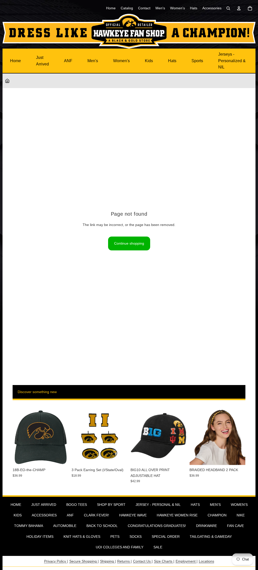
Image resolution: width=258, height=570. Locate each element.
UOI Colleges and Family (119, 547)
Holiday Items (39, 537)
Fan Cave (235, 526)
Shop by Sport (111, 505)
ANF (68, 61)
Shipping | (108, 561)
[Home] (7, 81)
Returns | (124, 561)
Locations (206, 561)
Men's (92, 61)
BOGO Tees (76, 505)
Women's (121, 61)
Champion (217, 515)
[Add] (60, 457)
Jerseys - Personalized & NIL (232, 60)
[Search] (228, 8)
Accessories (44, 515)
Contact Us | (143, 561)
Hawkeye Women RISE (177, 515)
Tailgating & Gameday (211, 537)
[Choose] (178, 457)
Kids (149, 61)
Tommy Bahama (28, 526)
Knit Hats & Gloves (81, 537)
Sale (157, 547)
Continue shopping (129, 243)
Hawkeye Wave (133, 515)
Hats (172, 61)
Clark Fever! (96, 515)
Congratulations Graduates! (157, 526)
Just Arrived (42, 60)
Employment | (187, 561)
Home (15, 61)
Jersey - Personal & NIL (158, 505)
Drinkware (206, 526)
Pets (114, 537)
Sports (197, 61)
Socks (136, 537)
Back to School (102, 526)
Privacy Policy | (56, 561)
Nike (241, 515)
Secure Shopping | (84, 561)
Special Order (166, 537)
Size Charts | (164, 561)
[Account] (238, 8)
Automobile (64, 526)
